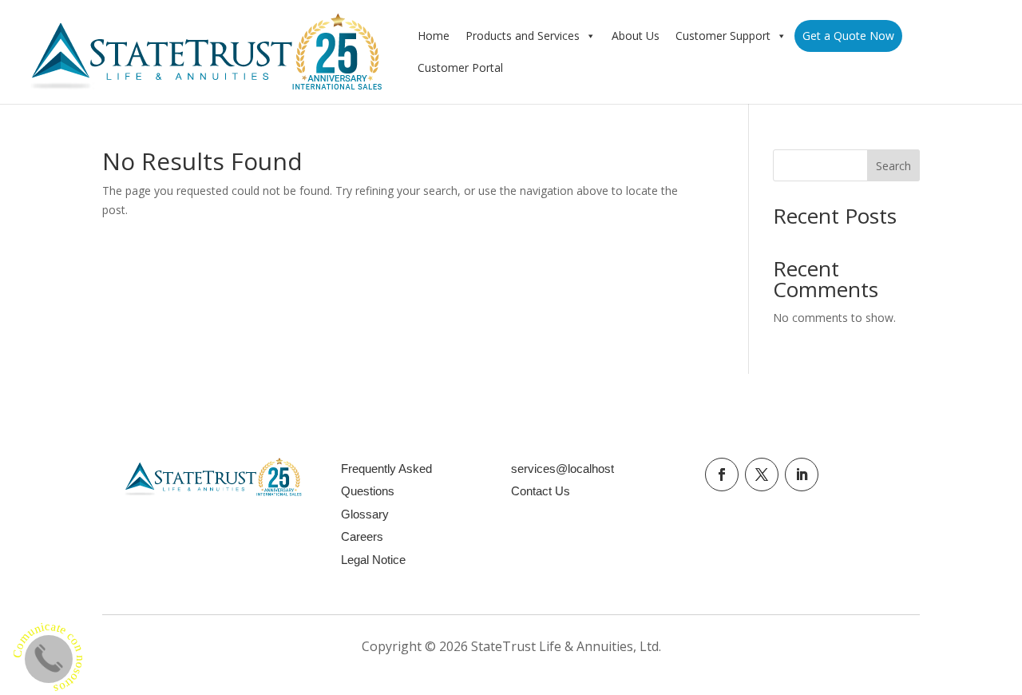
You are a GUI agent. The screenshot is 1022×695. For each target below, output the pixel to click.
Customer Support (722, 35)
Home (434, 35)
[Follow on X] (761, 474)
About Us (636, 35)
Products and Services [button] (522, 35)
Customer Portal (460, 67)
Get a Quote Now (848, 35)
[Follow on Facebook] (722, 474)
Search (893, 165)
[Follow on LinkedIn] (801, 474)
